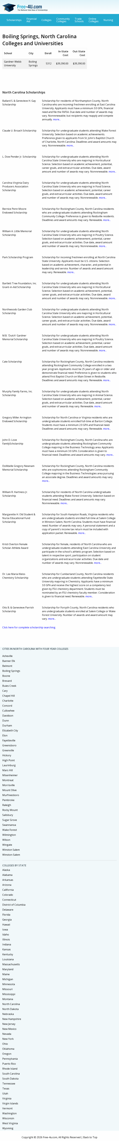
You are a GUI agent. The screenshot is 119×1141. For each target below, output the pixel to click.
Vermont (7, 1108)
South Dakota (10, 1078)
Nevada (6, 1034)
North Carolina (11, 1004)
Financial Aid (31, 20)
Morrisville (8, 785)
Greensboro (9, 745)
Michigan (7, 979)
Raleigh (6, 805)
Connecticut (9, 899)
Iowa (5, 929)
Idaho (5, 934)
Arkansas (7, 880)
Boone (6, 676)
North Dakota (10, 1009)
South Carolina (11, 1073)
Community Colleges (63, 20)
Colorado (7, 894)
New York (8, 1039)
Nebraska (8, 1014)
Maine (6, 974)
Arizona (6, 885)
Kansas (6, 949)
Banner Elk (8, 661)
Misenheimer (10, 775)
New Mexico (9, 1029)
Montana (7, 999)
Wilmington (9, 835)
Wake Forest (9, 830)
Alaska (6, 870)
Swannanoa (9, 825)
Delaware (7, 909)
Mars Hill (7, 770)
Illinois (6, 939)
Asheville (7, 656)
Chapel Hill (8, 695)
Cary (5, 690)
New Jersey (8, 1024)
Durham (7, 725)
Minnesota (8, 984)
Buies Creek (9, 685)
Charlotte (7, 700)
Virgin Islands (10, 1103)
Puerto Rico (9, 1063)
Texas (5, 1088)
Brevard (7, 681)
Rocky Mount (10, 810)
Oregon (6, 1053)
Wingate (7, 844)
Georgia (7, 919)
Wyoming (7, 1128)
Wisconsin (8, 1118)
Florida (6, 914)
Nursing (108, 20)
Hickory (6, 755)
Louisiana (8, 959)
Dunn (5, 720)
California (8, 889)
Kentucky (7, 954)
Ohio (5, 1044)
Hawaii (6, 924)
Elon (4, 735)
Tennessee (8, 1083)
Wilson (6, 840)
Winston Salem (11, 849)
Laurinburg (9, 765)
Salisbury (7, 815)
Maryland (7, 969)
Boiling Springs (11, 671)
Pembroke (8, 800)
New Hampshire (11, 1019)
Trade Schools (79, 20)
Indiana (6, 944)
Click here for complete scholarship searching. (29, 627)
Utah (5, 1093)
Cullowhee (8, 710)
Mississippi (8, 994)
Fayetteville (8, 740)
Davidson (7, 715)
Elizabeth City (10, 730)
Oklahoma (8, 1048)
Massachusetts (11, 964)
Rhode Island (9, 1068)
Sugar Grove (9, 820)
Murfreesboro (10, 795)
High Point (8, 760)
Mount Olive (9, 790)
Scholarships (14, 20)
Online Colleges (94, 20)
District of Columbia (13, 904)
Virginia (6, 1098)
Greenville (8, 750)
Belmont (7, 666)
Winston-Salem (11, 854)
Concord (7, 705)
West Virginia (10, 1123)
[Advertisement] (58, 78)
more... (57, 119)
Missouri (7, 989)
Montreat (7, 780)
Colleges (46, 20)
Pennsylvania (10, 1058)
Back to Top (90, 1137)
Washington (9, 1113)
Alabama (7, 875)
